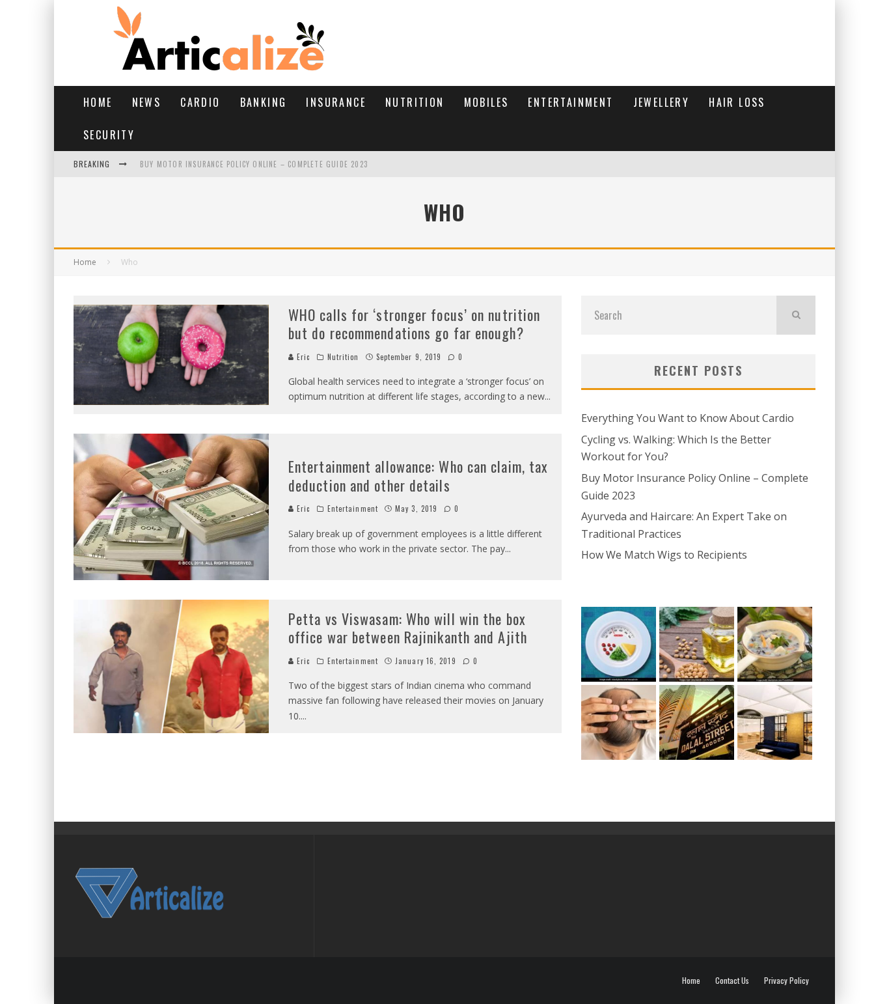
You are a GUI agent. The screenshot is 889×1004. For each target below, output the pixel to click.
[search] (795, 315)
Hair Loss (737, 102)
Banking (263, 102)
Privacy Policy (786, 980)
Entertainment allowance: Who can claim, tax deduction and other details (418, 475)
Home (98, 102)
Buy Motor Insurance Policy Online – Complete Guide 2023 (254, 164)
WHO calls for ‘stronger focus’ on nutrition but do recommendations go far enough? (414, 324)
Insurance (336, 102)
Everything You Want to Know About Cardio (687, 418)
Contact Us (732, 980)
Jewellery (661, 102)
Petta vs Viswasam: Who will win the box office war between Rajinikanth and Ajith (407, 628)
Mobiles (486, 102)
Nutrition (414, 102)
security (109, 135)
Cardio (200, 102)
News (146, 102)
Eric (302, 357)
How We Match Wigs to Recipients (664, 555)
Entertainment (570, 102)
